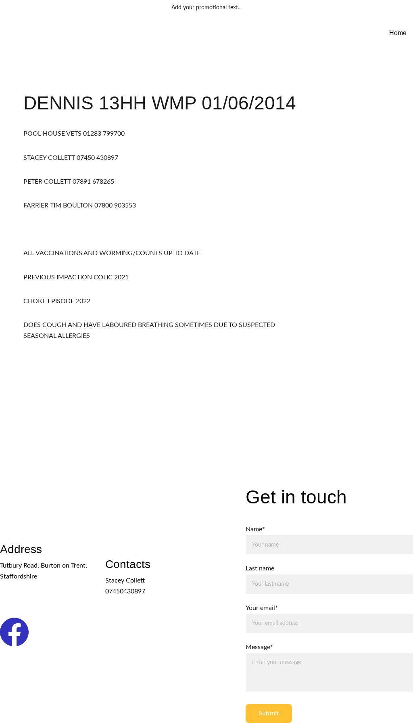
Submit (269, 713)
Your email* (262, 608)
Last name (260, 568)
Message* (259, 647)
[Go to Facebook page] (14, 632)
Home (398, 32)
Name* (255, 529)
